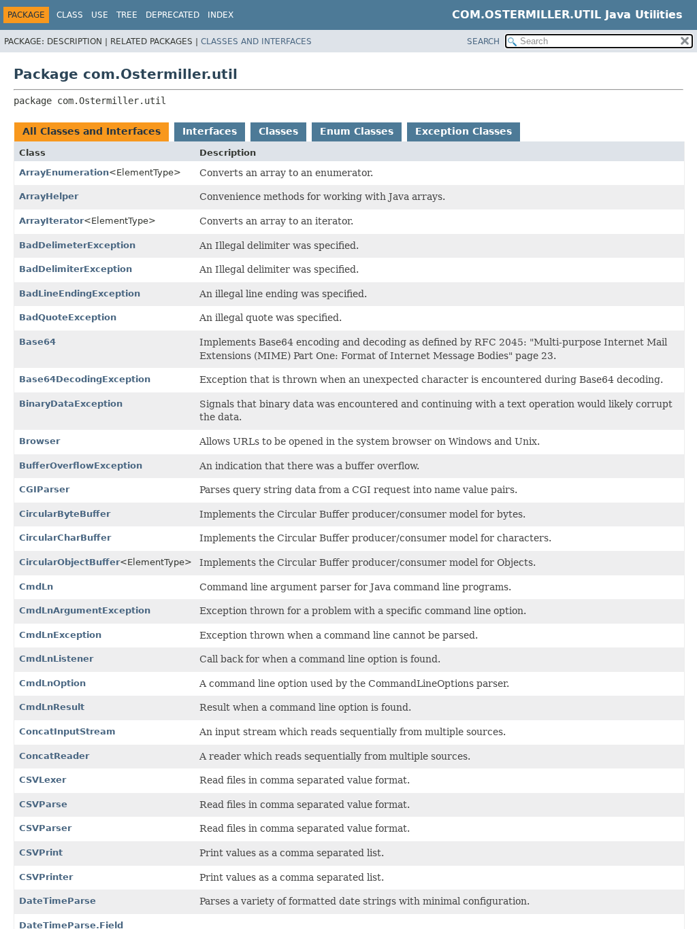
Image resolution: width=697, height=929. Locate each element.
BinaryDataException (71, 404)
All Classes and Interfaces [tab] (91, 131)
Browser (39, 441)
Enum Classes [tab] (356, 131)
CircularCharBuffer (65, 538)
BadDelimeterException (77, 245)
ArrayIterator (51, 221)
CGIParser (44, 489)
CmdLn (36, 586)
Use (99, 15)
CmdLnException (60, 635)
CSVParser (45, 828)
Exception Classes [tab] (463, 131)
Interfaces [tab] (209, 131)
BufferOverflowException (80, 465)
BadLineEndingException (79, 293)
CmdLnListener (56, 659)
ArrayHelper (48, 196)
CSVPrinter (46, 877)
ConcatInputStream (67, 731)
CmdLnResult (51, 707)
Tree (126, 15)
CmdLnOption (52, 683)
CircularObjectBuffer (69, 562)
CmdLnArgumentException (84, 610)
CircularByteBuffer (64, 514)
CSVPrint (41, 852)
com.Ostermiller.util (526, 14)
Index (220, 15)
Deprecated (172, 15)
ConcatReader (54, 756)
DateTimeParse (57, 901)
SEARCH (483, 41)
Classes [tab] (278, 131)
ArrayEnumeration (64, 172)
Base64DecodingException (84, 379)
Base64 (37, 342)
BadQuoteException (67, 317)
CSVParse (43, 804)
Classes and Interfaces (256, 41)
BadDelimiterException (75, 269)
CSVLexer (42, 780)
